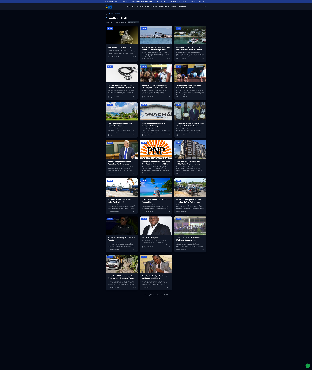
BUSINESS (154, 6)
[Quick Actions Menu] (308, 365)
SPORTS (147, 6)
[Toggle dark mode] (202, 1)
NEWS (141, 6)
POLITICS (173, 6)
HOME (128, 6)
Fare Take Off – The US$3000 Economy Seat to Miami (118, 1)
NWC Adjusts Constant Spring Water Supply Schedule (152, 1)
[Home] (107, 14)
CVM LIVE (135, 6)
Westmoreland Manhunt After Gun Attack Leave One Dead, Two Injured (191, 1)
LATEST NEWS (182, 6)
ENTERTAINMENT (164, 6)
